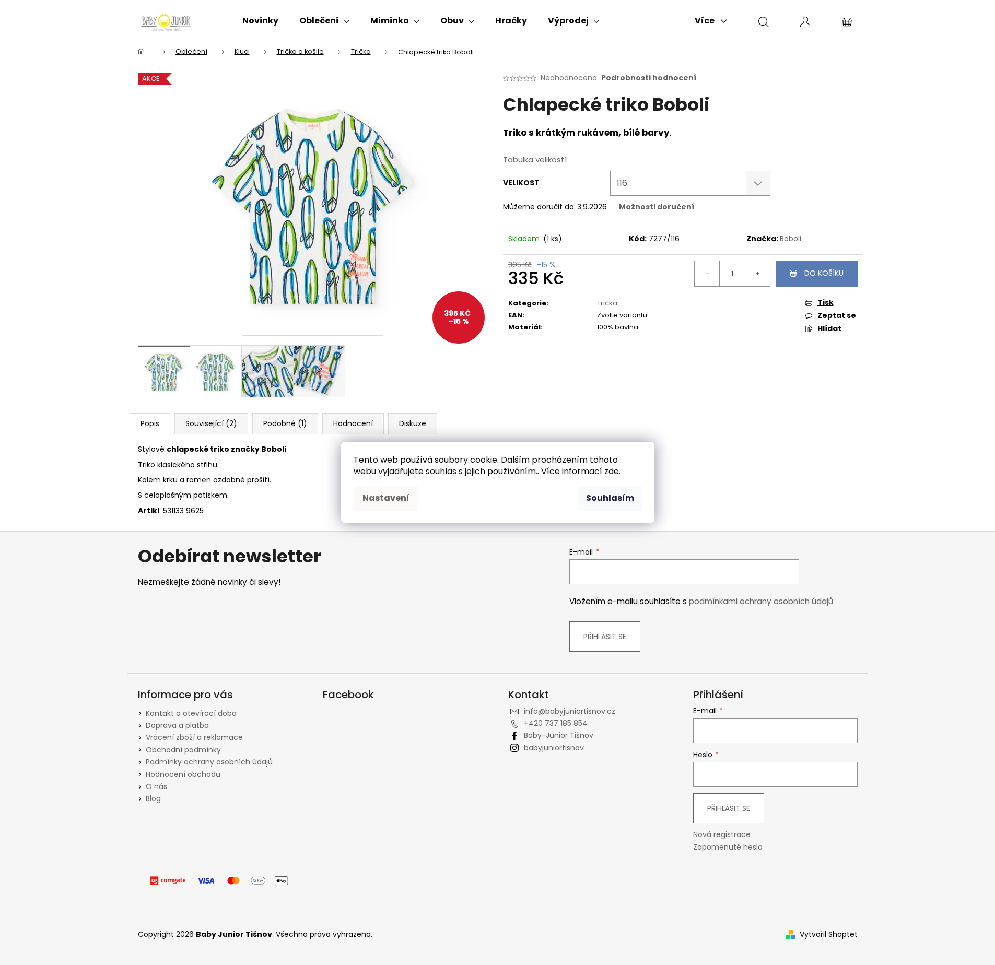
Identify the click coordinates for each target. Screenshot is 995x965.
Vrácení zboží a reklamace (194, 737)
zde (611, 471)
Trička (607, 303)
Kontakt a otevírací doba (191, 713)
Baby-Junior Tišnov (558, 735)
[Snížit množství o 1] (707, 273)
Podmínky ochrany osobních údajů (209, 762)
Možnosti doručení (656, 207)
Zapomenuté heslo (728, 847)
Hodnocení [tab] (353, 423)
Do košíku (824, 273)
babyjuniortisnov (554, 748)
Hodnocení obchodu (183, 774)
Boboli (790, 238)
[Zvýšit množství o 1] (757, 273)
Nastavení (385, 498)
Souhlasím (610, 498)
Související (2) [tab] (211, 423)
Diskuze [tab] (412, 423)
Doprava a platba (177, 725)
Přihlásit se (604, 636)
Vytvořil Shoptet (829, 934)
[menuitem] (260, 21)
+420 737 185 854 (556, 723)
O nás (156, 786)
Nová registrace (722, 835)
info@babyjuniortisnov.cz (569, 711)
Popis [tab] (150, 423)
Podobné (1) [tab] (285, 423)
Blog (153, 798)
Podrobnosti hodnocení (648, 78)
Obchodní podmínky (183, 750)
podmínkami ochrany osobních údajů (761, 601)
